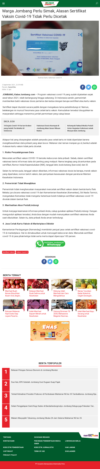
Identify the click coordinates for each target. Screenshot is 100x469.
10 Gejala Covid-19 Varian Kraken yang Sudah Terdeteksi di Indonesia (17, 128)
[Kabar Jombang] (49, 3)
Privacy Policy (10, 455)
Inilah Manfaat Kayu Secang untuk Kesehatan (86, 313)
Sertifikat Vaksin (8, 252)
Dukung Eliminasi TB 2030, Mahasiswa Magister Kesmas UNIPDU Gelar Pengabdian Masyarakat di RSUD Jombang (62, 313)
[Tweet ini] (88, 87)
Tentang (7, 437)
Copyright (8, 451)
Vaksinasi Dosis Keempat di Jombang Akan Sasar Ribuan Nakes (48, 128)
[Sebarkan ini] (82, 87)
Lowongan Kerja (72, 441)
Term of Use (39, 451)
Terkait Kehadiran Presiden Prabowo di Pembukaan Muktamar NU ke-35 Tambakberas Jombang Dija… (54, 394)
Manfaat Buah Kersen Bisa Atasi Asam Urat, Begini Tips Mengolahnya (12, 293)
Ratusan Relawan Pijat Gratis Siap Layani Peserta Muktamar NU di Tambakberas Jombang (12, 313)
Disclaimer (70, 451)
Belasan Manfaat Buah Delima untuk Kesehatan (37, 293)
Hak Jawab (70, 447)
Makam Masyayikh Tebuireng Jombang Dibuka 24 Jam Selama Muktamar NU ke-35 (46, 418)
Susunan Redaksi (42, 437)
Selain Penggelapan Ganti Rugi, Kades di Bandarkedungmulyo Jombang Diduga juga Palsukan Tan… (53, 406)
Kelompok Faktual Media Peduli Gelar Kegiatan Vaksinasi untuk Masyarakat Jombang (80, 128)
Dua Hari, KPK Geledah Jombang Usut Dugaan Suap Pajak (35, 382)
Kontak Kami (8, 441)
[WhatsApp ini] (94, 87)
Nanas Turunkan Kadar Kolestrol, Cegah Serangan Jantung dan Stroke (86, 293)
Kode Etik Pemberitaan (13, 447)
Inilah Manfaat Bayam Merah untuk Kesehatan (37, 313)
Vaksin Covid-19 (22, 252)
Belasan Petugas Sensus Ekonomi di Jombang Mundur (34, 370)
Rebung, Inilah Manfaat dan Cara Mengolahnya (61, 293)
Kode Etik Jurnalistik (44, 447)
